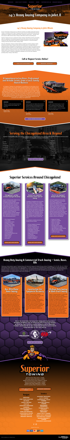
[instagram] (36, 424)
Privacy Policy (36, 427)
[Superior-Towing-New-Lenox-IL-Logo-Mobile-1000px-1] (35, 364)
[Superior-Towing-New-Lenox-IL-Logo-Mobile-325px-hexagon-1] (35, 4)
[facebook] (34, 424)
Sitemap (32, 427)
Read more (42, 109)
